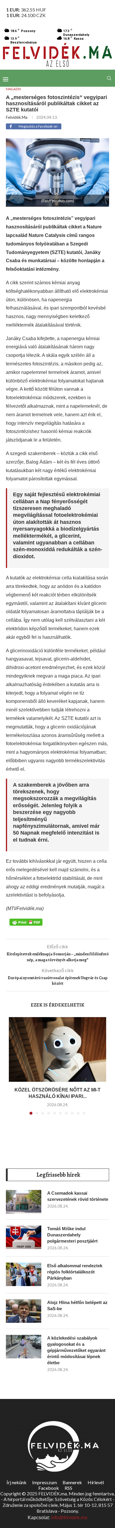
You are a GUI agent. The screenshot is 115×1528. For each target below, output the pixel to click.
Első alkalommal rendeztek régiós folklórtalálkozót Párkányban (74, 1271)
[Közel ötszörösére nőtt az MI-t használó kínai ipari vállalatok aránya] (57, 1049)
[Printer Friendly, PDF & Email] (25, 922)
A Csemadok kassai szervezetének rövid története (77, 1196)
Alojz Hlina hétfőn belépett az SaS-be (77, 1305)
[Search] (109, 78)
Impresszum (44, 1482)
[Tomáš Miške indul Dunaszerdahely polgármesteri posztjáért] (23, 1237)
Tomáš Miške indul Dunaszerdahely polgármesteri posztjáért (72, 1234)
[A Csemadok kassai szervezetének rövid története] (23, 1201)
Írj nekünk (16, 1482)
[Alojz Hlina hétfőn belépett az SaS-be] (23, 1311)
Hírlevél (96, 1482)
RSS (68, 1488)
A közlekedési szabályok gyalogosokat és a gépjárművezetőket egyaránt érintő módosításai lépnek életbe (76, 1350)
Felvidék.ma (16, 117)
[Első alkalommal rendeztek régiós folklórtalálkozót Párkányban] (23, 1274)
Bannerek (72, 1482)
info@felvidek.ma (69, 1517)
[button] (14, 1069)
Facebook (48, 1488)
